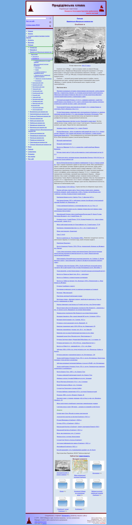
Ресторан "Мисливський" (64, 293)
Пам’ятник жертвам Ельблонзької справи (69, 296)
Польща (30, 45)
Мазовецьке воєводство (37, 125)
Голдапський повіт (37, 91)
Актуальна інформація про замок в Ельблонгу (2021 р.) (74, 443)
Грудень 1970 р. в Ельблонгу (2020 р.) (68, 423)
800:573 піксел (86, 65)
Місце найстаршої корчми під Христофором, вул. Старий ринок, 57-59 (78, 224)
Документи (38, 67)
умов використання (40, 522)
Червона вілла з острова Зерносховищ (68, 436)
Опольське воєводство (37, 133)
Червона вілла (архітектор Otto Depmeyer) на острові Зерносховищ (77, 313)
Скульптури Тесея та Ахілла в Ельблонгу (69, 440)
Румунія (30, 149)
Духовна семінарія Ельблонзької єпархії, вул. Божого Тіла (74, 375)
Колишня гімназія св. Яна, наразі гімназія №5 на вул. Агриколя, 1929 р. (78, 316)
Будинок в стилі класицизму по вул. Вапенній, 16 (72, 323)
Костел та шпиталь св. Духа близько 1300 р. (70, 238)
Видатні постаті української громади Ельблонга (42, 76)
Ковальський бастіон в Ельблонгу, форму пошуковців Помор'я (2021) (78, 426)
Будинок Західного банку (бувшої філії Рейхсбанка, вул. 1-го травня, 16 (78, 339)
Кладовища (38, 80)
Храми (37, 69)
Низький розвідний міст (64, 144)
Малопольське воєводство (38, 127)
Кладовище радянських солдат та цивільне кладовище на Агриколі (77, 289)
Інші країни (31, 156)
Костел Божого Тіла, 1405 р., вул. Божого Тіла (71, 372)
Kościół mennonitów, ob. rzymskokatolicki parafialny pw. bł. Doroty (76, 450)
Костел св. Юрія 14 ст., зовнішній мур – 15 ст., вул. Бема (74, 346)
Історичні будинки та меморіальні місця (40, 72)
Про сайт (31, 159)
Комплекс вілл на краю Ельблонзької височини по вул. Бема (75, 333)
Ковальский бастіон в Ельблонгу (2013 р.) (69, 430)
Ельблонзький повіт (38, 93)
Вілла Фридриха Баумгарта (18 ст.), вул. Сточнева (72, 382)
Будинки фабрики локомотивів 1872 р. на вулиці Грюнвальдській (77, 391)
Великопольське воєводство (39, 111)
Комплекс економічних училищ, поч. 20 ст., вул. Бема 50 (74, 329)
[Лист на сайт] (50, 22)
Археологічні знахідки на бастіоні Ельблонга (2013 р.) (73, 417)
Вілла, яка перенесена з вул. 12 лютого (68, 433)
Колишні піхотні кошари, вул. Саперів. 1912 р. (71, 319)
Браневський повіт (38, 84)
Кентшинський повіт (38, 99)
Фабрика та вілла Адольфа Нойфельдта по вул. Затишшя (74, 378)
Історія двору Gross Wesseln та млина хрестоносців (72, 413)
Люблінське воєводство (37, 123)
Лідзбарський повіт (38, 101)
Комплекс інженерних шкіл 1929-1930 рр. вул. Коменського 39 (76, 326)
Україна (30, 33)
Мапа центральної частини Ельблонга (80, 476)
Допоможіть (66, 515)
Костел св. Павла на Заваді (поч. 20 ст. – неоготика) (72, 274)
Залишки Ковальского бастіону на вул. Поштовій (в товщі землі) (76, 121)
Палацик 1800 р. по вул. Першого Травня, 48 (70, 395)
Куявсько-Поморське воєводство (40, 116)
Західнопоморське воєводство (39, 114)
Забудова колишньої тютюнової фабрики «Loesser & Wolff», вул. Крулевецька (80, 363)
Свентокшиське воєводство (38, 142)
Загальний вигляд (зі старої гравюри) (63, 473)
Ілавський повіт (37, 97)
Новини (30, 31)
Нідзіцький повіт (35, 105)
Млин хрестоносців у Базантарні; (67, 231)
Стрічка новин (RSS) (33, 25)
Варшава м (33, 50)
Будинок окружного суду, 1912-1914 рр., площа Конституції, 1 (76, 343)
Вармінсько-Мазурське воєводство (41, 52)
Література (33, 47)
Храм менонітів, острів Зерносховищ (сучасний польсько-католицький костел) (81, 271)
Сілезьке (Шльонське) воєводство (40, 144)
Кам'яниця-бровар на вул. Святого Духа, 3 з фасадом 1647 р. (75, 197)
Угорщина (31, 154)
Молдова (31, 42)
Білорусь (31, 40)
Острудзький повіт (38, 109)
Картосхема (34, 54)
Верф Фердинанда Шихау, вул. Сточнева (69, 385)
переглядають (84, 456)
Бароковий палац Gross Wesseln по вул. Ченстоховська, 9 (74, 336)
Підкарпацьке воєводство (38, 135)
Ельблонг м (36, 58)
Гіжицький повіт (37, 89)
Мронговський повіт (38, 103)
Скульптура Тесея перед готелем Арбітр (69, 388)
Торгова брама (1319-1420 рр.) (66, 187)
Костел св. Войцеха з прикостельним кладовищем (72, 277)
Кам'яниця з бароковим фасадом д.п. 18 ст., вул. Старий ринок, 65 (77, 228)
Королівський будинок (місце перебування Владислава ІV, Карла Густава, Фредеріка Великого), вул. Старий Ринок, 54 (78, 215)
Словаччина (32, 151)
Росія (29, 147)
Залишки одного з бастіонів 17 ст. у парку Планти (72, 128)
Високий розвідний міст (64, 140)
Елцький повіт (36, 95)
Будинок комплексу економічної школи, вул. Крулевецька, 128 (76, 355)
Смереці (44, 523)
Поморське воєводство (37, 140)
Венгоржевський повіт (38, 87)
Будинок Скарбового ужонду (66, 286)
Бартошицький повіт (38, 82)
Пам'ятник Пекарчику (63, 243)
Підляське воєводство (37, 138)
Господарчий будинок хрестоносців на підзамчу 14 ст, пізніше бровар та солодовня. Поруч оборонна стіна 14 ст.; (77, 108)
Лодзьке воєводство (36, 118)
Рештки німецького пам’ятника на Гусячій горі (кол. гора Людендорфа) (78, 304)
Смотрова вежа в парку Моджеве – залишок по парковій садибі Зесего (78, 407)
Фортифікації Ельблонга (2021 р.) (67, 446)
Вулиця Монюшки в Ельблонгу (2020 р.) (69, 420)
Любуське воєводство (37, 120)
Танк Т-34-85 (61, 234)
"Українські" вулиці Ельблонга (43, 78)
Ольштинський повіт (38, 107)
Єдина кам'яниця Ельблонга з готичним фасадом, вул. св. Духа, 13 (77, 205)
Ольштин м (36, 56)
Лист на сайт (30, 21)
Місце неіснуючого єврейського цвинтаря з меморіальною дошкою (77, 403)
